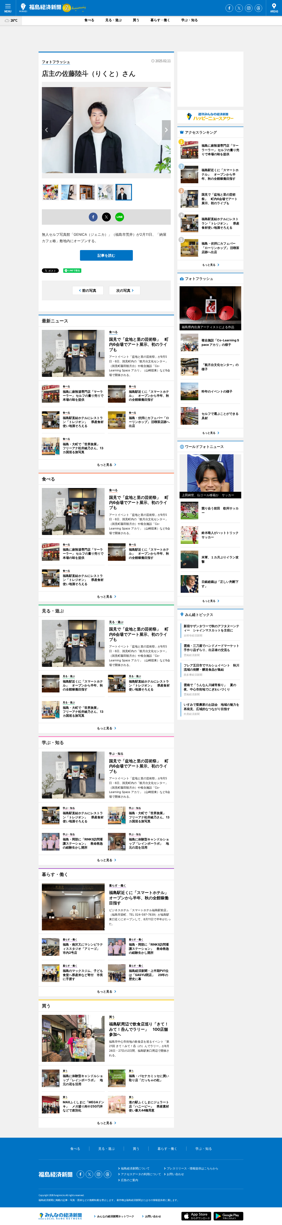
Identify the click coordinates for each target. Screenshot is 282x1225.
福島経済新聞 (40, 7)
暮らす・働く (160, 20)
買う (136, 20)
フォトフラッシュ (56, 62)
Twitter (239, 8)
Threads (258, 8)
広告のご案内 (129, 1180)
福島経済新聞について (135, 1168)
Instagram (248, 8)
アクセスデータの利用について (141, 1174)
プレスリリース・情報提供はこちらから (192, 1168)
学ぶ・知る (189, 20)
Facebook (229, 8)
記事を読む (106, 255)
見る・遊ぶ (113, 20)
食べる (89, 20)
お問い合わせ (175, 1174)
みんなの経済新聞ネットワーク (60, 1216)
